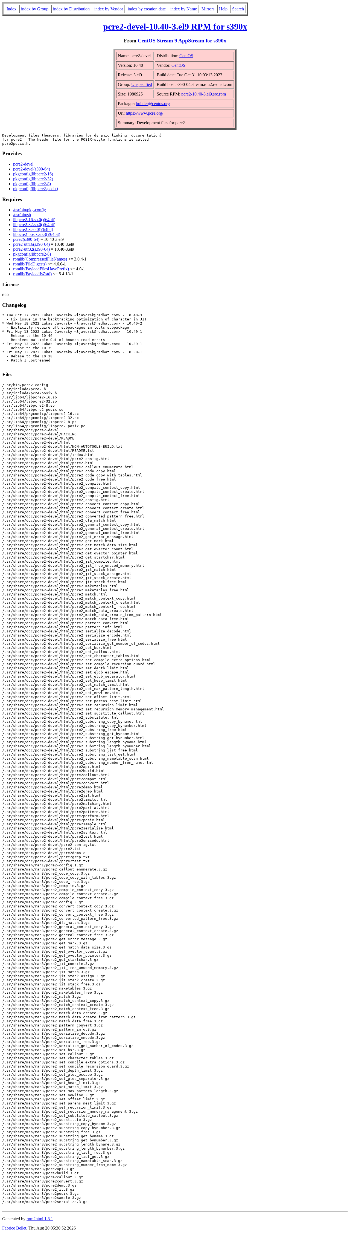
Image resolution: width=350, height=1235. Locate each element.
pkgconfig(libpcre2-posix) (35, 188)
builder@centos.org (153, 103)
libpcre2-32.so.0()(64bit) (34, 224)
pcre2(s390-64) (26, 239)
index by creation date (147, 9)
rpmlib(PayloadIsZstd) (32, 273)
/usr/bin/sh (22, 214)
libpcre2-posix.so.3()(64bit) (36, 234)
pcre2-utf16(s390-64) (31, 244)
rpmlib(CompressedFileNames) (40, 259)
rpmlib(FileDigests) (29, 264)
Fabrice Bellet (14, 1228)
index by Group (34, 9)
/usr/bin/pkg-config (29, 209)
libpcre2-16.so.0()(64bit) (34, 219)
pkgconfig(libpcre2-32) (33, 179)
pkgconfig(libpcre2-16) (33, 174)
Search (238, 9)
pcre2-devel (23, 164)
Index (11, 9)
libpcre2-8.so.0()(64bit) (33, 229)
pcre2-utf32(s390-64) (31, 249)
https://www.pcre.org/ (144, 113)
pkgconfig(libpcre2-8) (32, 183)
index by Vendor (108, 9)
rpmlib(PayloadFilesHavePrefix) (41, 269)
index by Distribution (71, 9)
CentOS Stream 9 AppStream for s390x (182, 41)
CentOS (186, 55)
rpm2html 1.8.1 (40, 1218)
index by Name (183, 9)
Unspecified (141, 84)
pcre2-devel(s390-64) (31, 169)
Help (223, 9)
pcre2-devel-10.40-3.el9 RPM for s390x (175, 26)
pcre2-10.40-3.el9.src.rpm (203, 94)
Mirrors (208, 9)
